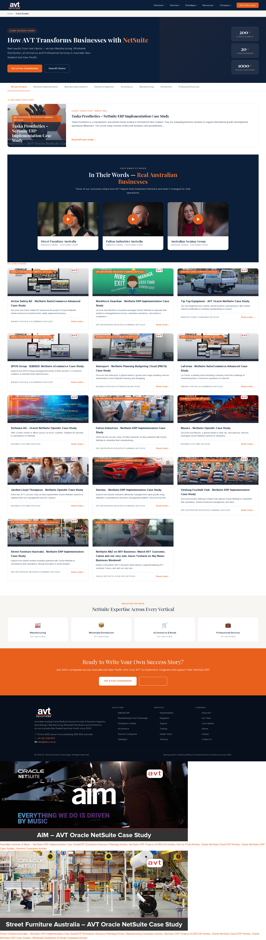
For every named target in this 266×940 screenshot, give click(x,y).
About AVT (206, 713)
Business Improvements (76, 86)
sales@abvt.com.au (46, 742)
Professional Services (189, 86)
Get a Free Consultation (24, 68)
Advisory (164, 739)
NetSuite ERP (124, 713)
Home (10, 13)
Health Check (166, 734)
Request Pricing (153, 681)
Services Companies (127, 734)
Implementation (166, 713)
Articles (205, 729)
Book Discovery (248, 5)
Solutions (159, 5)
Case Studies (208, 723)
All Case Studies (19, 86)
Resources (209, 5)
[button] (68, 226)
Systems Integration (104, 86)
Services (175, 5)
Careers (205, 734)
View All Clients (56, 68)
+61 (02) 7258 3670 (46, 738)
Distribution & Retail (127, 723)
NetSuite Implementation (46, 86)
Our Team (206, 718)
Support (163, 723)
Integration (164, 718)
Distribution (166, 86)
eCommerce (127, 86)
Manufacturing (146, 86)
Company (226, 5)
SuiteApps (191, 5)
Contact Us (207, 739)
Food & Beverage (139, 718)
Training (163, 729)
